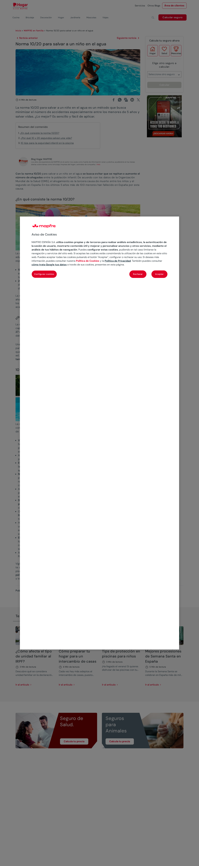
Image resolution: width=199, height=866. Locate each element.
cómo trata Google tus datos (49, 264)
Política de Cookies (87, 261)
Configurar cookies (44, 274)
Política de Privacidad (118, 261)
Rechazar (138, 274)
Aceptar (159, 274)
